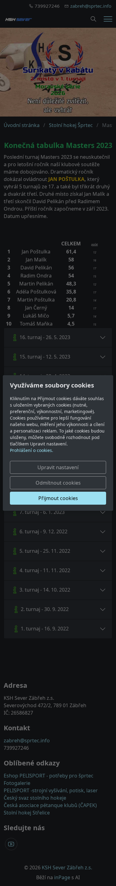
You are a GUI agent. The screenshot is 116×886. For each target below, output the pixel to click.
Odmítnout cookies (58, 482)
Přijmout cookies (58, 498)
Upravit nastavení (58, 467)
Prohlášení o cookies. (31, 450)
